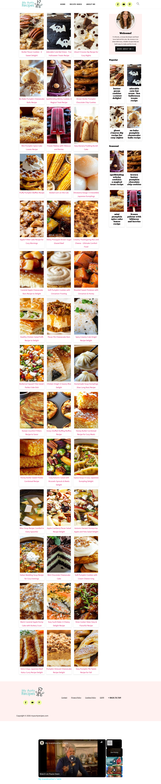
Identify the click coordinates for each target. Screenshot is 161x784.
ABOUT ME (90, 4)
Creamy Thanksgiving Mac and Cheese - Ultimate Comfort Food (86, 243)
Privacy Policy (76, 697)
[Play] (114, 761)
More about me (124, 49)
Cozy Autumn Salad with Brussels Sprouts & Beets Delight (59, 481)
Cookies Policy (90, 697)
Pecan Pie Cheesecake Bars (59, 337)
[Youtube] (123, 4)
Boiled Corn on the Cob (59, 192)
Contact (64, 697)
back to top (115, 697)
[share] (101, 742)
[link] (42, 743)
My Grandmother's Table (56, 743)
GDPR (102, 697)
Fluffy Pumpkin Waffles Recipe (31, 192)
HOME (62, 4)
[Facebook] (117, 4)
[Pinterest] (129, 4)
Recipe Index (76, 4)
